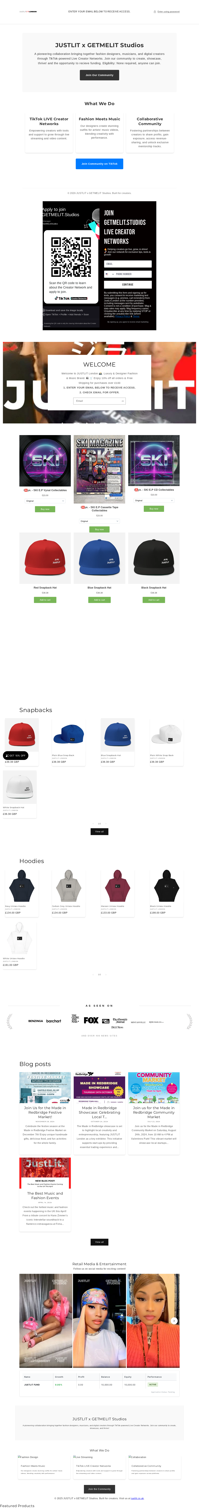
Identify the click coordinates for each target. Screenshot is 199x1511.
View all (99, 831)
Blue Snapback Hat (111, 755)
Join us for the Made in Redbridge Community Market (154, 1112)
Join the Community (99, 1489)
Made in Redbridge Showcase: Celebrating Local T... (99, 1112)
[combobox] (109, 274)
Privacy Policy (122, 316)
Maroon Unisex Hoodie (112, 906)
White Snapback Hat (13, 807)
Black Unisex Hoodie (160, 906)
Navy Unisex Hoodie (15, 906)
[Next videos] (174, 1320)
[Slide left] (93, 823)
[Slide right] (106, 823)
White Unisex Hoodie (14, 958)
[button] (167, 11)
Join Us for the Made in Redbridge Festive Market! (45, 1112)
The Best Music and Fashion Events (45, 1195)
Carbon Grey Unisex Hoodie (66, 906)
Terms (136, 316)
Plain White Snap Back (162, 755)
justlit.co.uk (137, 1498)
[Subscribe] (122, 401)
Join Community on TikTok (100, 163)
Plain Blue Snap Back (63, 755)
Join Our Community (99, 75)
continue (127, 284)
